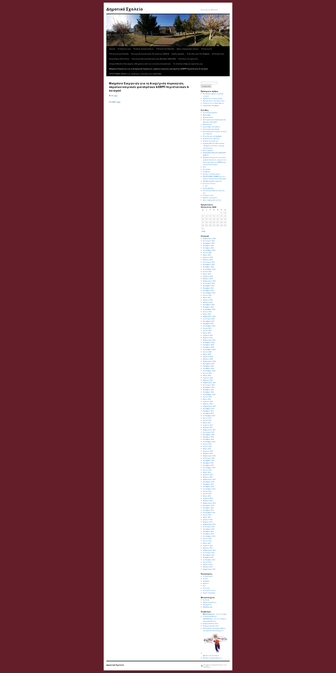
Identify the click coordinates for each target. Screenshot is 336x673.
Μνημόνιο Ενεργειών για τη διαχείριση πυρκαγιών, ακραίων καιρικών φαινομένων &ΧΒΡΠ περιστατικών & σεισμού (158, 68)
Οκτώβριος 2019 (208, 368)
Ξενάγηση (206, 169)
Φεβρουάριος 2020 (209, 361)
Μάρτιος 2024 (208, 278)
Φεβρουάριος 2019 (209, 382)
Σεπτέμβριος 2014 (209, 489)
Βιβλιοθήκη (207, 115)
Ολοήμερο (206, 171)
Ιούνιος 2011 (207, 562)
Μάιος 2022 (207, 314)
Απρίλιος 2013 (208, 519)
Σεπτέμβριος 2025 (209, 250)
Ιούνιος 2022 (207, 312)
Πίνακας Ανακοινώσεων (143, 49)
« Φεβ (203, 231)
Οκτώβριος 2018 (208, 392)
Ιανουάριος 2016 (209, 458)
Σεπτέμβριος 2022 (209, 309)
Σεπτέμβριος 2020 (209, 349)
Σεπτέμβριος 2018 (209, 394)
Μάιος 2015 (207, 472)
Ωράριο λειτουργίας (210, 197)
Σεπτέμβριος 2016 (209, 441)
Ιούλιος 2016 (207, 444)
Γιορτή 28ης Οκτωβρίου (211, 105)
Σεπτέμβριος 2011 (209, 560)
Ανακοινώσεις (208, 576)
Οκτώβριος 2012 (208, 534)
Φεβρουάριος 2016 (209, 456)
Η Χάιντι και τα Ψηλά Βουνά (213, 103)
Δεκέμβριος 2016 (208, 434)
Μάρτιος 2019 (208, 380)
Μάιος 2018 (207, 399)
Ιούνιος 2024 (207, 271)
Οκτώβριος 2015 (208, 465)
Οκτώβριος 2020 (208, 347)
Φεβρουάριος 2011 (209, 569)
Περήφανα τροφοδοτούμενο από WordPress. (215, 666)
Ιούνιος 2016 (207, 446)
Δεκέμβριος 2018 (208, 387)
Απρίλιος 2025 (208, 257)
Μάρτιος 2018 (208, 404)
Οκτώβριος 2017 (208, 413)
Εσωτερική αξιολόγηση (118, 53)
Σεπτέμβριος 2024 (209, 269)
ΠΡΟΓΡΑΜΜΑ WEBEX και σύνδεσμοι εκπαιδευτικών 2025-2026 (135, 73)
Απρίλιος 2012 (208, 545)
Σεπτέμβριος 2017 (209, 415)
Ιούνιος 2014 (207, 493)
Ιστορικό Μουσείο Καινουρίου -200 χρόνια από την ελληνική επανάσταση (139, 63)
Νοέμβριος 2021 (208, 323)
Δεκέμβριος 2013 (208, 505)
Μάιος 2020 (207, 354)
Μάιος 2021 (207, 333)
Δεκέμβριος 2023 (208, 286)
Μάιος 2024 (207, 274)
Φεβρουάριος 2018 (209, 406)
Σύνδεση (206, 600)
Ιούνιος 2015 (207, 470)
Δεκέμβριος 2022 (208, 304)
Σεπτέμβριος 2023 (209, 293)
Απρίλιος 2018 (208, 401)
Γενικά (205, 578)
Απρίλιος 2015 (208, 475)
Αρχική (112, 49)
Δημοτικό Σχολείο (124, 9)
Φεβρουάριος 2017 (209, 430)
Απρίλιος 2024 (208, 276)
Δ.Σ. (206, 186)
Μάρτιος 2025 (208, 260)
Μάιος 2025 (207, 255)
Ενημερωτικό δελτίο (210, 623)
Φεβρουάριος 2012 (209, 550)
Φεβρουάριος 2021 (209, 340)
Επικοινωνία (206, 49)
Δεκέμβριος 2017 (208, 408)
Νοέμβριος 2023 (208, 288)
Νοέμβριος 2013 (208, 508)
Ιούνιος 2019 (207, 373)
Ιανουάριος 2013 (209, 526)
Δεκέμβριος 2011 (208, 555)
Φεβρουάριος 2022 (209, 316)
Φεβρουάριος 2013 (209, 524)
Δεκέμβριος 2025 (208, 243)
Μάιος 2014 (207, 496)
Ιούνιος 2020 (207, 352)
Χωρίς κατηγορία (209, 593)
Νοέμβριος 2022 (208, 307)
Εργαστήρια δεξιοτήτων (119, 58)
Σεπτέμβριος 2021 (209, 326)
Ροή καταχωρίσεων (209, 602)
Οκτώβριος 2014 (208, 486)
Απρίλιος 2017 (208, 425)
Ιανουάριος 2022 (209, 319)
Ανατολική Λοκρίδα (210, 112)
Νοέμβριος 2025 (208, 245)
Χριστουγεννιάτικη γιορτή (212, 98)
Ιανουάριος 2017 (209, 432)
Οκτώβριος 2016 (208, 439)
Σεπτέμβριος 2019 (209, 371)
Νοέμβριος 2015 (208, 463)
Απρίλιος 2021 (208, 335)
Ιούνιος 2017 (207, 420)
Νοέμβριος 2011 (208, 557)
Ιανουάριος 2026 (209, 241)
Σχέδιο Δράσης (178, 53)
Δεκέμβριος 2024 (208, 264)
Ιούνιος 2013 (207, 515)
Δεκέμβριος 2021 (208, 321)
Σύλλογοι (206, 588)
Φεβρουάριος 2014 (209, 503)
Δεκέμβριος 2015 (208, 460)
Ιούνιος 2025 (207, 252)
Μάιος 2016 (207, 449)
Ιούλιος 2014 (207, 491)
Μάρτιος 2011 (208, 567)
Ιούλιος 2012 (207, 538)
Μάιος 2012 (207, 543)
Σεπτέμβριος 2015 (209, 467)
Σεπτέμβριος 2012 (209, 536)
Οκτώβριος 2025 (208, 248)
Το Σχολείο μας (124, 49)
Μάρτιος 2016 (208, 453)
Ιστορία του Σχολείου (210, 141)
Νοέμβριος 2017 (208, 411)
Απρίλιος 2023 (208, 300)
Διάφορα (206, 581)
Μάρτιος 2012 (208, 548)
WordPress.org (207, 607)
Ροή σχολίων (207, 604)
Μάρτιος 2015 (208, 477)
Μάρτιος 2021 (208, 337)
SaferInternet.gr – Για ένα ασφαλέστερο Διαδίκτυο (215, 620)
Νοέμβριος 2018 (208, 389)
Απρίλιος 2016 (208, 451)
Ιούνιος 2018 (207, 397)
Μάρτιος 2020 (208, 359)
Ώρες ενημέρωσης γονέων (188, 49)
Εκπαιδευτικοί (218, 53)
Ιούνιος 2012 (207, 541)
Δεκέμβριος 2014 (208, 482)
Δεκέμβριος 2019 (208, 363)
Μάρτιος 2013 (208, 522)
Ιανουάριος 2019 (209, 385)
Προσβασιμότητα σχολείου (212, 181)
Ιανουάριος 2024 (209, 283)
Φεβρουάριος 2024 (209, 281)
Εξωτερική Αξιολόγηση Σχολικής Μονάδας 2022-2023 (154, 58)
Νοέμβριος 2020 (208, 345)
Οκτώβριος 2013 (208, 510)
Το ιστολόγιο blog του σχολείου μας (188, 63)
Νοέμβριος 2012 (208, 531)
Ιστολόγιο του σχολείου (188, 58)
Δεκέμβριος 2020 (208, 342)
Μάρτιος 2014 (208, 501)
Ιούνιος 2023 (207, 295)
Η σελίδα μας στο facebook (198, 53)
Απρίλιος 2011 (208, 564)
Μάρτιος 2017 (208, 427)
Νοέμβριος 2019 (208, 366)
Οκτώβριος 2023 (208, 290)
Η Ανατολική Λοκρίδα (165, 49)
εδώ (115, 95)
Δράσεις (206, 583)
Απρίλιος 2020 (208, 356)
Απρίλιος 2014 (208, 498)
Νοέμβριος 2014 (208, 484)
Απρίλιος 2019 (208, 378)
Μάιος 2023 (207, 297)
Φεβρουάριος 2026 (209, 238)
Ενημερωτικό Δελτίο (210, 626)
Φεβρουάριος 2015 (209, 479)
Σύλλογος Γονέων (209, 183)
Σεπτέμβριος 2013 (209, 512)
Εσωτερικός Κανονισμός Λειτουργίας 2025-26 (150, 53)
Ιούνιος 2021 (207, 330)
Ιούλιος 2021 (207, 328)
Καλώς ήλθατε (208, 150)
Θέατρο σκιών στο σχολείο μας (214, 101)
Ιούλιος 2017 (207, 418)
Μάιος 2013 (207, 517)
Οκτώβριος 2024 (208, 267)
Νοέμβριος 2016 (208, 437)
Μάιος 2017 (207, 423)
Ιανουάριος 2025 (209, 262)
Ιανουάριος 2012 (209, 552)
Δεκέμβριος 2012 (208, 529)
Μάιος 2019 (207, 375)
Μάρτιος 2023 (208, 302)
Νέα (204, 167)
